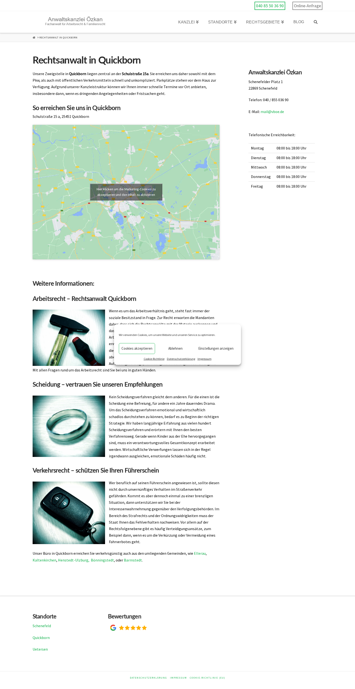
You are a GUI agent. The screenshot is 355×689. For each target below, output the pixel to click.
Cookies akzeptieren (136, 348)
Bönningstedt (102, 560)
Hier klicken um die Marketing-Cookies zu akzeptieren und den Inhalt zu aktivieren (126, 192)
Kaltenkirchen (44, 560)
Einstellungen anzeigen (216, 348)
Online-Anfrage (307, 5)
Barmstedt (133, 560)
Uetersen (40, 649)
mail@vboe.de (272, 111)
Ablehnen (175, 348)
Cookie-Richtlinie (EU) (207, 677)
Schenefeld (42, 625)
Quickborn (41, 637)
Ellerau (200, 553)
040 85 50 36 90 (270, 5)
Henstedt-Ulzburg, (73, 560)
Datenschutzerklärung (181, 358)
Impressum (205, 358)
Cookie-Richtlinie (154, 358)
